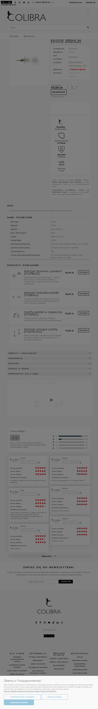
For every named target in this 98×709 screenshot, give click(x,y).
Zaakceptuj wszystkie (19, 702)
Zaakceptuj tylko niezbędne (22, 697)
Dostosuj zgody (54, 697)
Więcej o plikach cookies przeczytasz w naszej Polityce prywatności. (30, 691)
